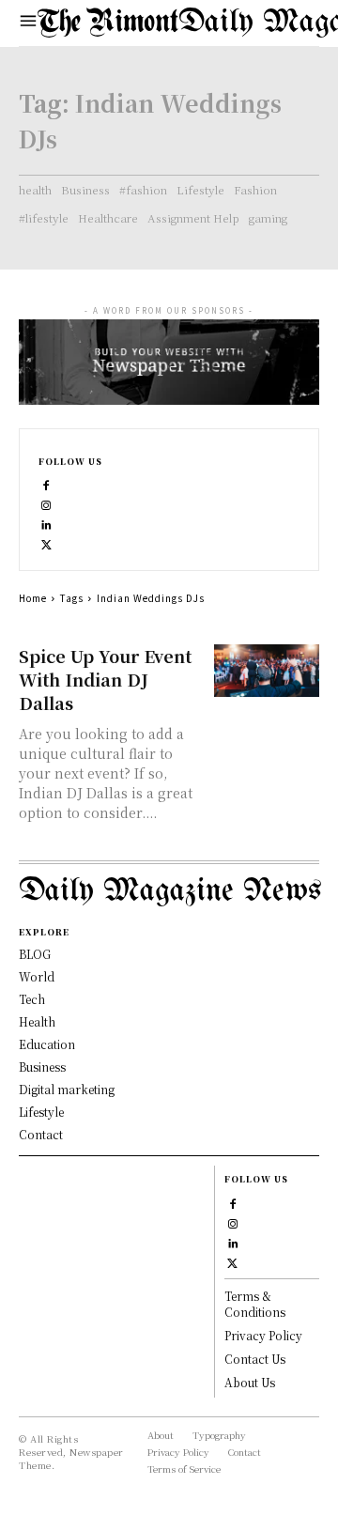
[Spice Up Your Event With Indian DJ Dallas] (266, 670)
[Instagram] (46, 504)
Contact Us (254, 1359)
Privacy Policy (263, 1335)
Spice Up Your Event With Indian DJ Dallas (105, 679)
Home (33, 598)
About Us (249, 1382)
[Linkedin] (46, 524)
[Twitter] (46, 543)
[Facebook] (46, 484)
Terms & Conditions (254, 1304)
